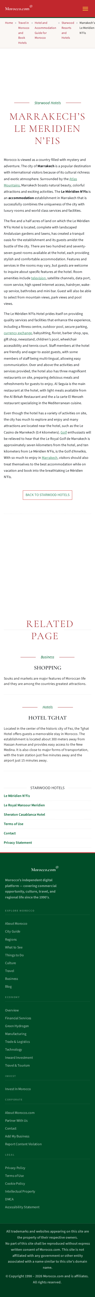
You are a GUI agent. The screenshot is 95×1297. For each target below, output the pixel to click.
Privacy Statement (18, 842)
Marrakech (50, 457)
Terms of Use (13, 824)
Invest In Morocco (18, 1089)
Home (9, 23)
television (38, 278)
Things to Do (14, 955)
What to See (14, 947)
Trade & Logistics (17, 1041)
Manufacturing (15, 1033)
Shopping (47, 667)
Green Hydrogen (17, 1026)
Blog (8, 986)
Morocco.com (19, 8)
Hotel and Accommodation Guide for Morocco (45, 30)
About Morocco (16, 923)
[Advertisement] (43, 565)
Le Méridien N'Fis (17, 795)
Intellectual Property (20, 1191)
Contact (10, 833)
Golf (64, 432)
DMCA (9, 1199)
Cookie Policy (15, 1183)
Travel (9, 971)
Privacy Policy (15, 1168)
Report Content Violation (23, 1144)
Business (47, 657)
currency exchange (18, 333)
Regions (11, 939)
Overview (12, 1010)
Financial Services (18, 1018)
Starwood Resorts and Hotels (68, 30)
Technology (13, 1049)
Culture (10, 963)
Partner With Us (16, 1120)
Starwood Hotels (47, 102)
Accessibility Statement (22, 1207)
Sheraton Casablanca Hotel (24, 814)
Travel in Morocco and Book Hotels (23, 33)
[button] (85, 8)
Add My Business (17, 1136)
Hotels (48, 707)
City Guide (12, 931)
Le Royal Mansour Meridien (24, 805)
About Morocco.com (19, 1112)
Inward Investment (19, 1057)
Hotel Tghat (47, 718)
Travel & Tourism (17, 1065)
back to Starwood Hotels (47, 495)
